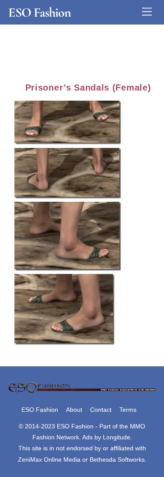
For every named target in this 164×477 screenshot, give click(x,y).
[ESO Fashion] (82, 391)
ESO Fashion (39, 409)
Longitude (116, 437)
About (74, 409)
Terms (127, 409)
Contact (101, 409)
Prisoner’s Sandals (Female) (88, 87)
